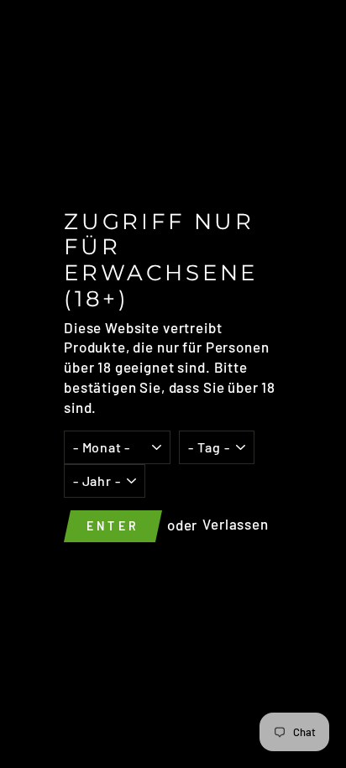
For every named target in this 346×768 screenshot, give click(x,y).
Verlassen (235, 524)
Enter (112, 526)
